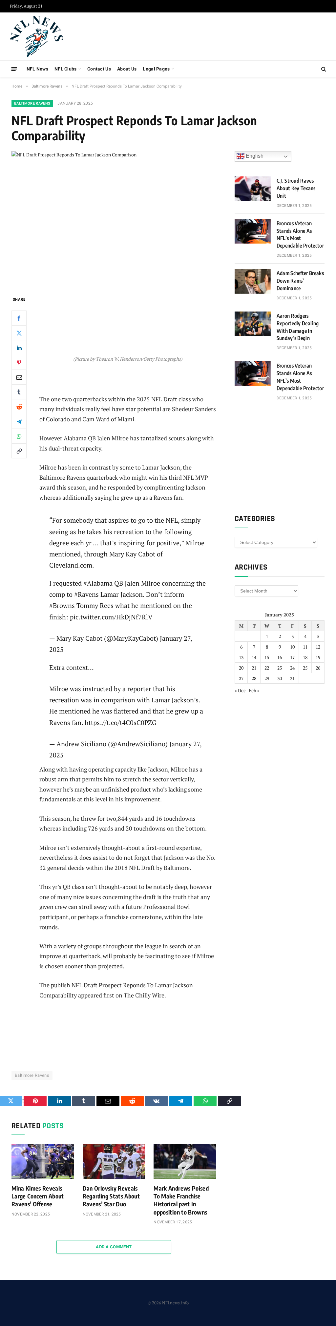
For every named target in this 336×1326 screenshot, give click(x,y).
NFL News (37, 68)
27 (241, 678)
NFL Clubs (65, 68)
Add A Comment (114, 1246)
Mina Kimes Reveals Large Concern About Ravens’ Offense (37, 1196)
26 (318, 668)
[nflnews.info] (36, 36)
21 (254, 668)
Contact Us (99, 68)
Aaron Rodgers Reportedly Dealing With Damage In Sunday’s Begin (298, 327)
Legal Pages (156, 68)
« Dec (240, 690)
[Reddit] (19, 406)
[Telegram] (19, 421)
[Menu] (14, 68)
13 (241, 657)
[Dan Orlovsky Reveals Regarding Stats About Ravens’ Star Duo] (114, 1161)
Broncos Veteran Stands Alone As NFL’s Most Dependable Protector (300, 234)
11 (305, 647)
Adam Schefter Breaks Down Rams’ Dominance (300, 280)
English (253, 156)
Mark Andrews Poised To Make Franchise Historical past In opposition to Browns (181, 1200)
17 (292, 657)
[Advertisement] (206, 35)
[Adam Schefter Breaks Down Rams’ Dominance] (253, 281)
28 (254, 678)
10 (292, 647)
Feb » (254, 690)
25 (305, 668)
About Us (126, 68)
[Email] (19, 377)
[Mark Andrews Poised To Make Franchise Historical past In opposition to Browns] (185, 1161)
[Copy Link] (19, 450)
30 (279, 678)
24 (292, 668)
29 (266, 678)
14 (254, 657)
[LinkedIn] (19, 347)
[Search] (323, 69)
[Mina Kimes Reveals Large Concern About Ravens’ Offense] (42, 1161)
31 (292, 678)
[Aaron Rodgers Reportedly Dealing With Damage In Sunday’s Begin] (253, 323)
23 (279, 668)
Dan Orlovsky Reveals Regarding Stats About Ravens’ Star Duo (111, 1196)
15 (266, 657)
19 (318, 657)
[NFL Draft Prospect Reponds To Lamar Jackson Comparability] (113, 218)
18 (305, 657)
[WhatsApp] (19, 436)
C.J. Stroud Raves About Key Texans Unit (296, 188)
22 (266, 668)
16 (279, 657)
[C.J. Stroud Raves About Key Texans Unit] (253, 188)
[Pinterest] (19, 362)
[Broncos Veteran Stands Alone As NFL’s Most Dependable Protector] (253, 231)
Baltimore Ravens (32, 103)
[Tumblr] (19, 391)
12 (318, 647)
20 (241, 668)
